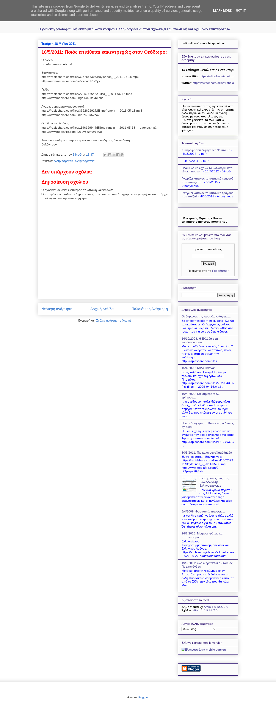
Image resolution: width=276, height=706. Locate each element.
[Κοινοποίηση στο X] (114, 155)
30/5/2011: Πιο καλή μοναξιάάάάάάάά (207, 452)
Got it (241, 10)
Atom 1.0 (210, 607)
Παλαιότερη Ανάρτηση (150, 309)
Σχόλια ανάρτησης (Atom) (113, 320)
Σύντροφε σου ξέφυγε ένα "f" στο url (206, 150)
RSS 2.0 (222, 607)
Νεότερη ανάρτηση (56, 309)
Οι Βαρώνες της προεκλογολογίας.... (206, 316)
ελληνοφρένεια (84, 160)
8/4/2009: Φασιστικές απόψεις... (203, 511)
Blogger (143, 697)
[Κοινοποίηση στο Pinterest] (122, 155)
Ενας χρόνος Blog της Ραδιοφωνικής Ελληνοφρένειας (214, 481)
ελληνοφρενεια (63, 160)
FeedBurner (220, 270)
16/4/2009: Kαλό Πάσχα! (198, 368)
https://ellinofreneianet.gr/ (216, 76)
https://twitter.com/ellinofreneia (213, 82)
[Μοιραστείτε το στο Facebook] (118, 155)
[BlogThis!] (110, 155)
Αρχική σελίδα (102, 309)
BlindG (78, 154)
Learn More (222, 10)
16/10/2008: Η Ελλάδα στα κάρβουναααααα (200, 340)
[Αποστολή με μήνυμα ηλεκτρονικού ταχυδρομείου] (106, 155)
